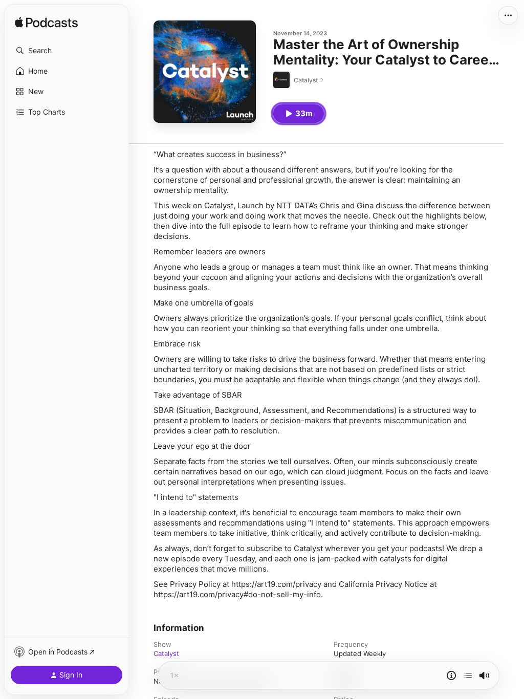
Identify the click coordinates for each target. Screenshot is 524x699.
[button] (66, 50)
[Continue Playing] (468, 675)
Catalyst (166, 653)
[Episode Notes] (451, 675)
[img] (46, 23)
